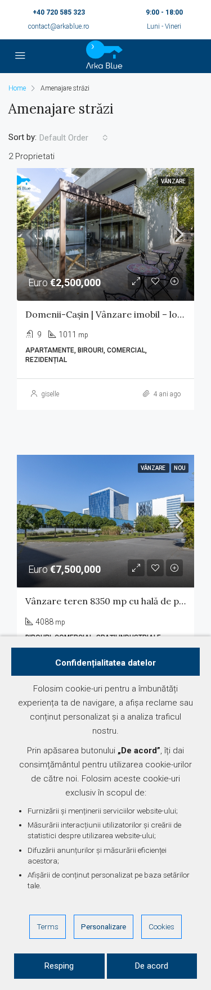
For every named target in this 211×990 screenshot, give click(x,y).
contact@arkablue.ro (58, 26)
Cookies (161, 926)
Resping (59, 966)
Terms (48, 926)
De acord (151, 966)
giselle (50, 394)
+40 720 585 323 (59, 12)
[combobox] (74, 138)
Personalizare (103, 926)
